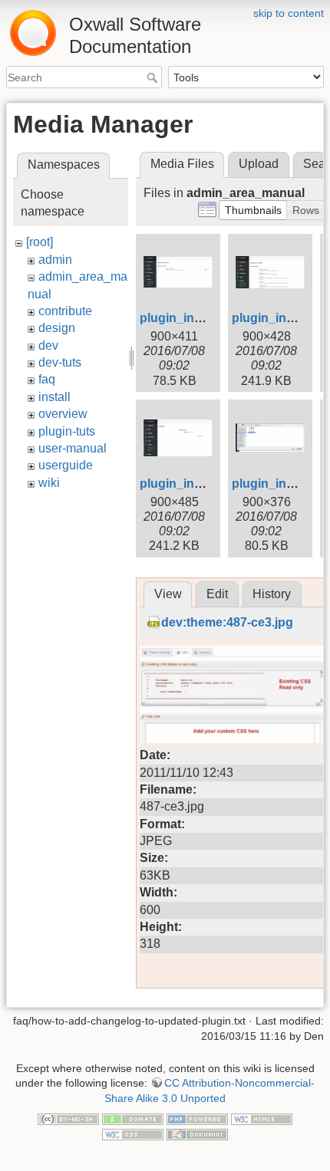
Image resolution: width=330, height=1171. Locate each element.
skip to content (288, 13)
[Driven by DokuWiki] (197, 1133)
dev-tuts (59, 362)
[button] (253, 210)
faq (46, 379)
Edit (217, 593)
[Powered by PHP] (197, 1118)
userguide (65, 465)
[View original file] (232, 693)
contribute (65, 310)
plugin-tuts (66, 431)
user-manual (72, 448)
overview (62, 413)
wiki (49, 482)
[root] (39, 241)
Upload (259, 163)
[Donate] (132, 1118)
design (56, 327)
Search (154, 77)
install (54, 396)
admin (55, 259)
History (271, 593)
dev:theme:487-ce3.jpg (227, 622)
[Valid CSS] (132, 1133)
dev (48, 345)
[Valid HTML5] (261, 1118)
